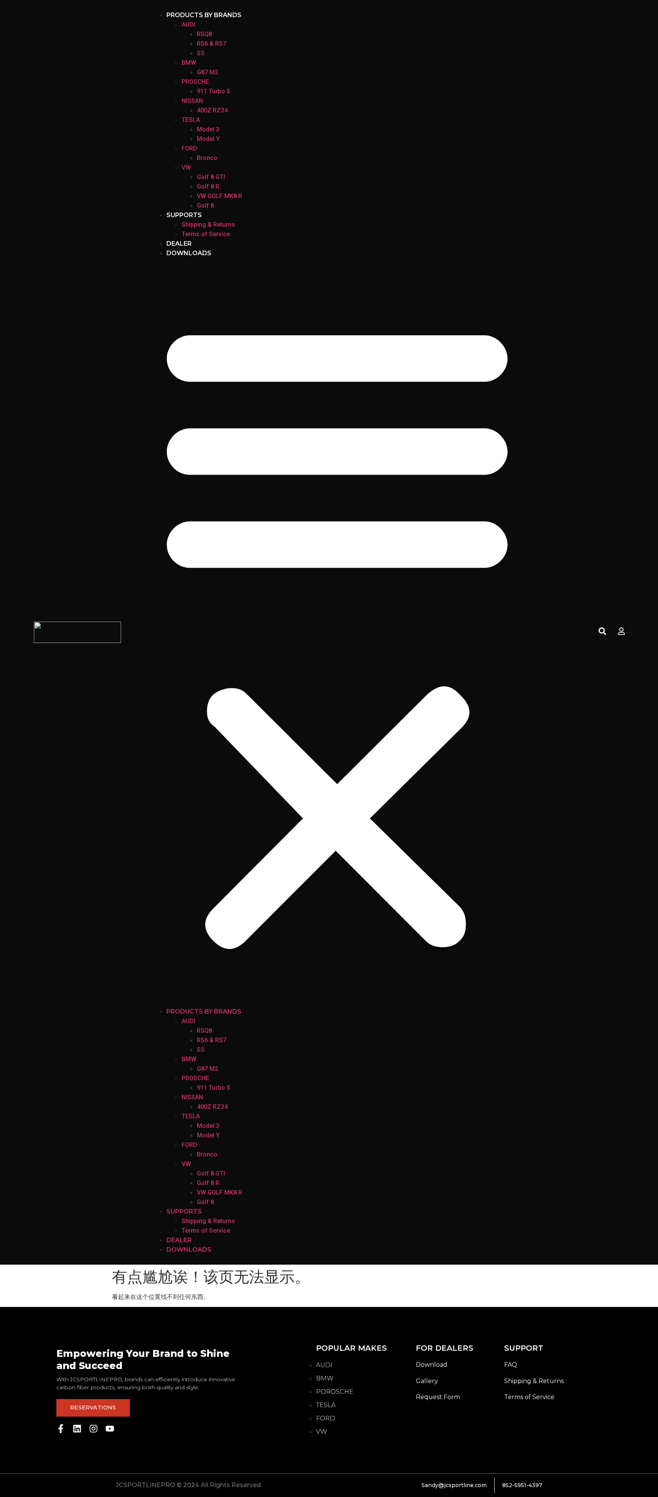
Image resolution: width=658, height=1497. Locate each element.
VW (186, 167)
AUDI (188, 24)
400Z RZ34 (212, 110)
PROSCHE (195, 81)
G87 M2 (207, 72)
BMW (189, 62)
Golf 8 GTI (211, 177)
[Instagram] (93, 1428)
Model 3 (208, 129)
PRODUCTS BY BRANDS (203, 15)
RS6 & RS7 (211, 43)
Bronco (207, 158)
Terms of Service (206, 234)
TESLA (191, 119)
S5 (200, 53)
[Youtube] (109, 1428)
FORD (189, 148)
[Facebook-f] (60, 1428)
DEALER (179, 243)
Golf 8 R (208, 186)
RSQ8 (204, 34)
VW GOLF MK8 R (219, 196)
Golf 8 (205, 205)
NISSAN (192, 100)
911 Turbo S (213, 91)
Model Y (208, 138)
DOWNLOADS (188, 253)
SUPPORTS (184, 215)
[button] (337, 632)
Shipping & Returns (208, 224)
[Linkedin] (77, 1428)
